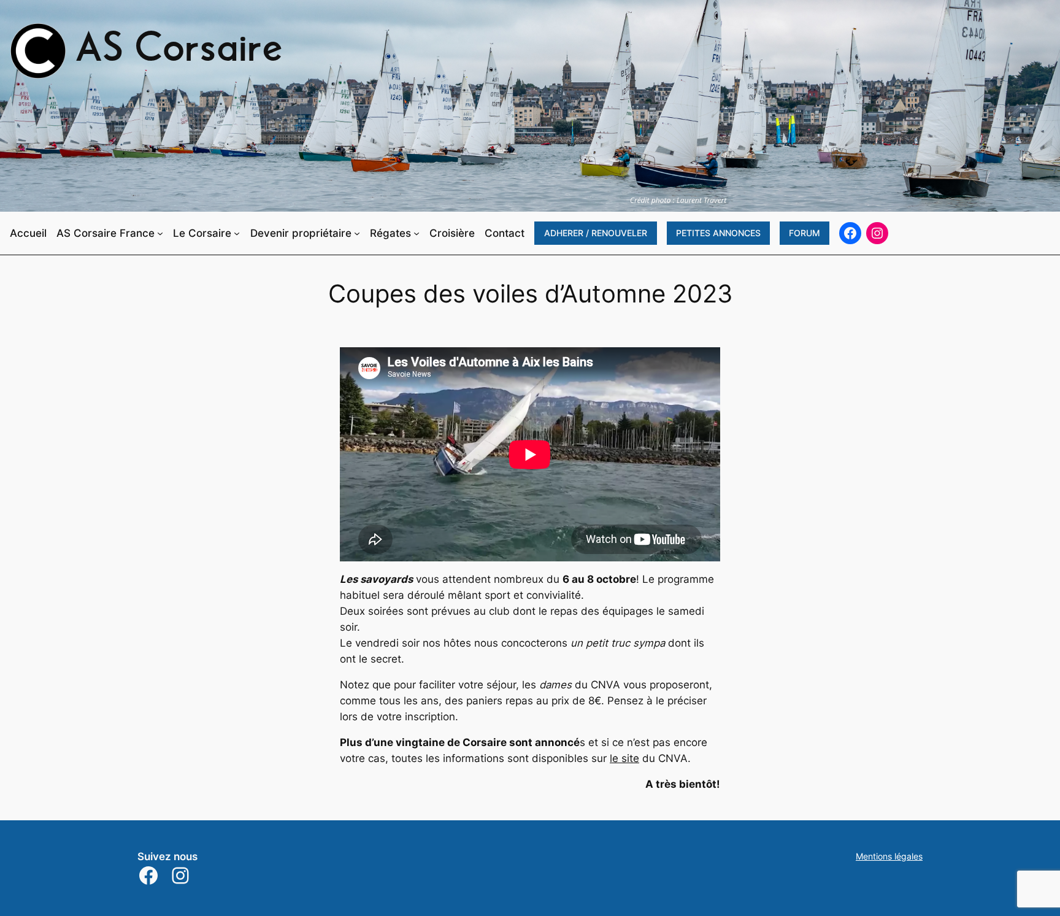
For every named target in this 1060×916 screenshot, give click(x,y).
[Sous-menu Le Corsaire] (237, 233)
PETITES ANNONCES (718, 233)
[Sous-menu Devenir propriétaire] (357, 233)
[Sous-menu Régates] (416, 233)
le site (624, 758)
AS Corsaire (179, 51)
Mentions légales (889, 856)
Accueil (28, 233)
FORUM (804, 233)
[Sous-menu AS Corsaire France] (160, 233)
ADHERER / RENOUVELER (595, 233)
